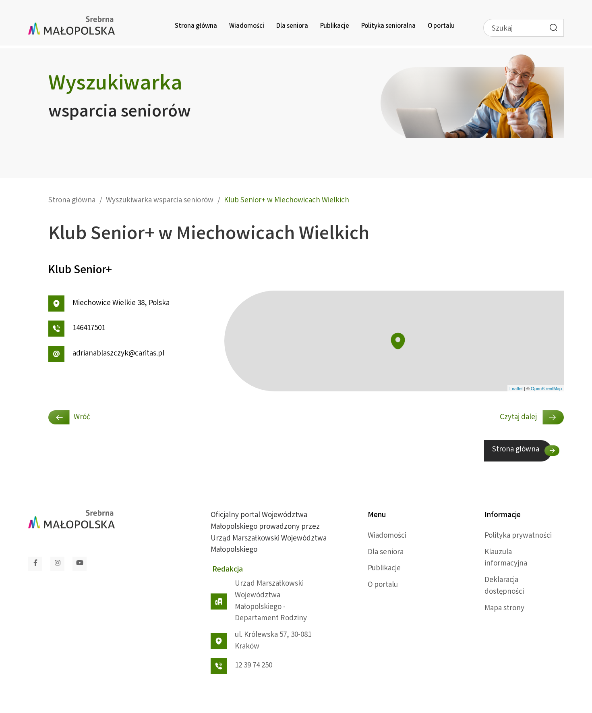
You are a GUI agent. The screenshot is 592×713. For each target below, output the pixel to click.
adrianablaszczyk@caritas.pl (118, 354)
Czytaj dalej (519, 417)
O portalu (441, 26)
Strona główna (196, 26)
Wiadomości (246, 26)
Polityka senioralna (388, 26)
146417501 (88, 328)
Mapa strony (504, 608)
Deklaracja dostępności (504, 586)
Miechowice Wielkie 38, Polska (121, 303)
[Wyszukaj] (553, 27)
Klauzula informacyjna (505, 558)
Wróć (82, 417)
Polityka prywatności (518, 536)
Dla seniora (292, 26)
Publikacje (334, 26)
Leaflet (516, 388)
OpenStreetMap (546, 388)
